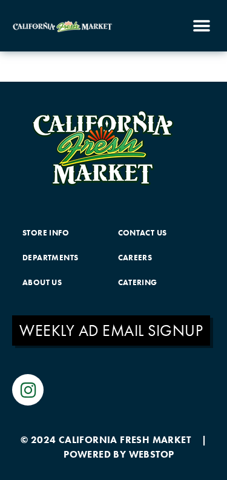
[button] (201, 25)
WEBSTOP (151, 454)
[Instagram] (28, 390)
